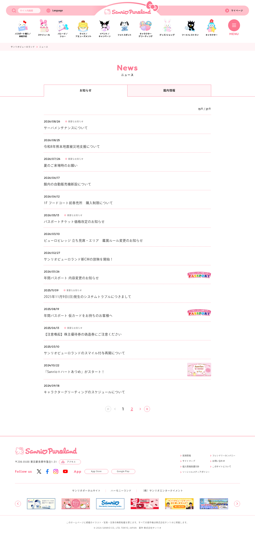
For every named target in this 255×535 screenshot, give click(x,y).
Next (140, 409)
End (147, 409)
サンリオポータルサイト (86, 490)
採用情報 (186, 456)
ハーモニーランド (121, 490)
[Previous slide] (18, 504)
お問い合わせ (218, 461)
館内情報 (169, 90)
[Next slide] (237, 504)
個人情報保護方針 (190, 467)
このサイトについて (221, 467)
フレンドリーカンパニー (223, 456)
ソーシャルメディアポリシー (196, 472)
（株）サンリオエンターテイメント (162, 490)
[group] (41, 503)
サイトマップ (188, 461)
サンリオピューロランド (23, 47)
